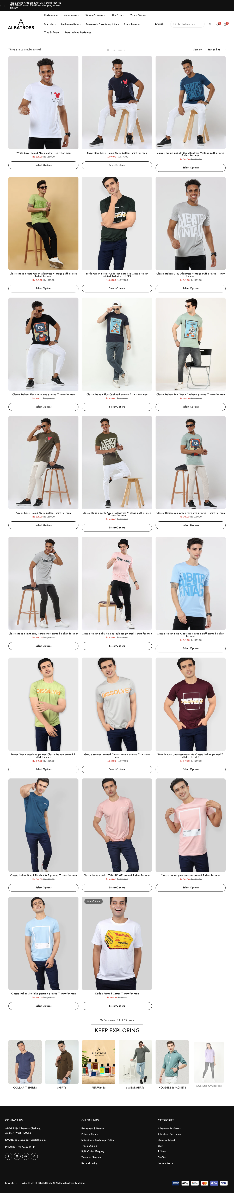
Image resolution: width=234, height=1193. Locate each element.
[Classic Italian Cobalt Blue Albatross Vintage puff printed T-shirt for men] (191, 102)
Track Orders (89, 1146)
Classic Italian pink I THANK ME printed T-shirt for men (117, 875)
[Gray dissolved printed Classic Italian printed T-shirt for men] (117, 704)
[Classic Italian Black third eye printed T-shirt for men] (43, 344)
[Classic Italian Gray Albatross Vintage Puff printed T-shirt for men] (191, 223)
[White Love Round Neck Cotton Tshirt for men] (43, 102)
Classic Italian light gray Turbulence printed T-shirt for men (43, 634)
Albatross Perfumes (169, 1129)
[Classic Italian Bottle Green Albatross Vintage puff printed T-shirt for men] (117, 462)
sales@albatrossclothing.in (30, 1140)
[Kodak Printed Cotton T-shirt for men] (117, 943)
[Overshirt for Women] (172, 1062)
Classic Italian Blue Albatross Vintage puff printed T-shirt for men (190, 635)
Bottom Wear (165, 1163)
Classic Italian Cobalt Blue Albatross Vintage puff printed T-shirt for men (190, 154)
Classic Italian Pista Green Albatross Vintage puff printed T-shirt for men (43, 275)
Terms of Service (91, 1157)
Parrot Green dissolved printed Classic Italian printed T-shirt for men (43, 756)
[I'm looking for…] (175, 24)
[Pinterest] (34, 1156)
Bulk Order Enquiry (92, 1151)
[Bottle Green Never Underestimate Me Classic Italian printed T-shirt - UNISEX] (117, 223)
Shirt (160, 1146)
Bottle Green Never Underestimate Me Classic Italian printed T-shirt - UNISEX (117, 275)
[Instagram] (17, 1156)
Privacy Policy (89, 1134)
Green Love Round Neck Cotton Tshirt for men (43, 513)
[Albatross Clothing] (21, 24)
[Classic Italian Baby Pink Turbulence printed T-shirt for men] (117, 583)
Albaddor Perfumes (169, 1134)
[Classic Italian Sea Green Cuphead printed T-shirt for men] (191, 344)
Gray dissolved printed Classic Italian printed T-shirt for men (117, 756)
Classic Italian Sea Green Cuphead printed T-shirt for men (190, 395)
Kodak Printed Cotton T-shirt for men (117, 994)
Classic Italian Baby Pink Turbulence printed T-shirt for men (117, 634)
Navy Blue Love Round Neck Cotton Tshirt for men (117, 153)
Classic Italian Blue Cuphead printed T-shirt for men (117, 395)
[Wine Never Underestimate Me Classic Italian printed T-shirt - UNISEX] (191, 704)
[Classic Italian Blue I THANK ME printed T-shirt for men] (43, 825)
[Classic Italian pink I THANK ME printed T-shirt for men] (117, 825)
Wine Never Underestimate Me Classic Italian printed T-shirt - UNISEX (190, 756)
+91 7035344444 (26, 1147)
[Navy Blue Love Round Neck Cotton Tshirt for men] (117, 102)
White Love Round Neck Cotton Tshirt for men (43, 153)
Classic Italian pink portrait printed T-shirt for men (190, 875)
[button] (0, 5)
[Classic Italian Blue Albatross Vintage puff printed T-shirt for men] (191, 583)
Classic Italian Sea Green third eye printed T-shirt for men (190, 513)
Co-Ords (163, 1157)
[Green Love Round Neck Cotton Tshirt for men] (43, 462)
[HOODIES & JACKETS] (135, 1062)
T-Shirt (162, 1151)
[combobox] (187, 24)
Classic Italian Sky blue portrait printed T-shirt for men (43, 994)
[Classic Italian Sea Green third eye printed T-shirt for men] (191, 462)
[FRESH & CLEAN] (62, 1062)
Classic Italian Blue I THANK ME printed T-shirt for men (43, 875)
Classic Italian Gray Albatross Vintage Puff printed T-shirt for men (190, 275)
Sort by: (197, 50)
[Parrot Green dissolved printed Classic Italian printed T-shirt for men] (43, 704)
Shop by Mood (166, 1140)
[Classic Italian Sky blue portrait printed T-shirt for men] (43, 943)
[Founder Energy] (209, 1062)
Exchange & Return (92, 1129)
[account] (210, 24)
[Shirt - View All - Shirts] (25, 1062)
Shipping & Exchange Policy (97, 1140)
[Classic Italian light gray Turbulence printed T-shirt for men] (43, 583)
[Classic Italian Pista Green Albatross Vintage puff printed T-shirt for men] (43, 223)
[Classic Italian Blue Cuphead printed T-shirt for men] (117, 344)
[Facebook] (8, 1156)
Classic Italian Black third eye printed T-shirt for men (43, 395)
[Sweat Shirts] (98, 1062)
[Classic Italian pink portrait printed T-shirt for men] (191, 825)
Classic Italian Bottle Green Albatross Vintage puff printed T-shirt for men (117, 514)
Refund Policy (89, 1163)
